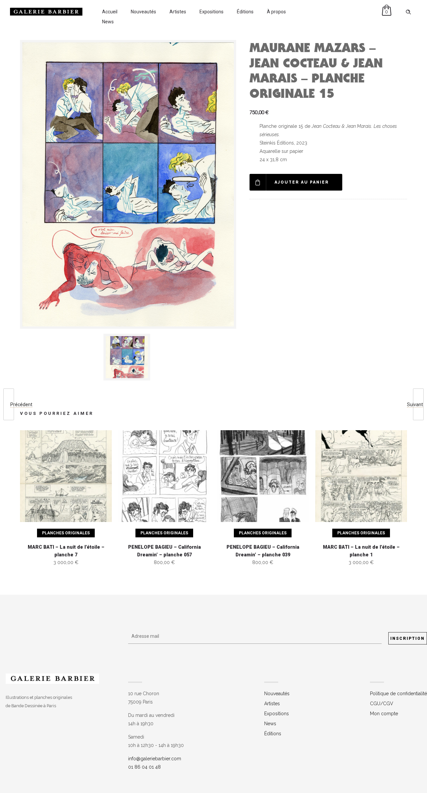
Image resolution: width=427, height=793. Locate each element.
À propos (276, 11)
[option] (128, 357)
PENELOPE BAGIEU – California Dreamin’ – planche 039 (263, 551)
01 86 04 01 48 (144, 767)
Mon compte (384, 713)
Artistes (177, 11)
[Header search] (408, 12)
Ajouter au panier (302, 182)
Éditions (245, 11)
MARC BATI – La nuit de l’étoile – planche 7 (66, 551)
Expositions (211, 11)
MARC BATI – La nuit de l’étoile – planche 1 (361, 551)
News (108, 21)
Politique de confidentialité (398, 693)
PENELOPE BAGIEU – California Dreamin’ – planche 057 (164, 551)
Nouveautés (143, 11)
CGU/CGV (381, 703)
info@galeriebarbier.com (154, 758)
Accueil (109, 11)
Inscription (407, 638)
